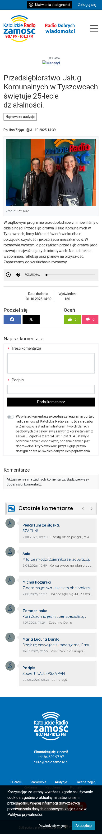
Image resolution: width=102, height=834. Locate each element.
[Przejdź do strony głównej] (39, 28)
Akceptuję (83, 825)
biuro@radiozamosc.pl (51, 762)
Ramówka (38, 782)
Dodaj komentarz (51, 402)
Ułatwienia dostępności (52, 5)
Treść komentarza (26, 348)
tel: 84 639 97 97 (51, 757)
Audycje (61, 782)
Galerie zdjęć (86, 782)
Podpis (17, 380)
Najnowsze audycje (20, 117)
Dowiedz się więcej (52, 826)
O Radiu (16, 782)
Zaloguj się (87, 4)
